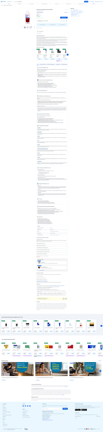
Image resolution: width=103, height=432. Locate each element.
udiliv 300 (35, 385)
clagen (43, 386)
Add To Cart (64, 17)
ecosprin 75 (50, 385)
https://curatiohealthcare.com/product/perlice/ (57, 285)
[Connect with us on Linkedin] (30, 406)
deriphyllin (62, 386)
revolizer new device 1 (58, 394)
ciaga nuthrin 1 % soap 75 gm (51, 399)
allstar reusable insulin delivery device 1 (50, 393)
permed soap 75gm (40, 398)
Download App (92, 1)
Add (8, 331)
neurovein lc (51, 386)
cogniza (38, 385)
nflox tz (36, 386)
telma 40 (32, 385)
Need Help (4, 419)
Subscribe (65, 408)
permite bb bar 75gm (46, 398)
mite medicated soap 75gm (67, 399)
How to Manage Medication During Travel (76, 377)
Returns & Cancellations (26, 415)
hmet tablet (62, 385)
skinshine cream (46, 385)
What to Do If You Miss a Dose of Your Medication (10, 377)
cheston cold (42, 385)
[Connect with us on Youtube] (27, 406)
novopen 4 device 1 (52, 394)
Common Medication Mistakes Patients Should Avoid (44, 377)
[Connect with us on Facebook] (25, 406)
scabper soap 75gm (58, 398)
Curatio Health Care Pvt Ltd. (40, 10)
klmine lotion (40, 386)
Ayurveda (4, 413)
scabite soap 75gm (52, 398)
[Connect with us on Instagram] (23, 406)
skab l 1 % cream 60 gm (64, 398)
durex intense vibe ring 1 (46, 394)
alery (48, 386)
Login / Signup (97, 1)
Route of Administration (51, 64)
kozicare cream (55, 386)
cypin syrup (45, 386)
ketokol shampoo (66, 385)
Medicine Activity (64, 64)
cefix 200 (59, 386)
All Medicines (4, 416)
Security (4, 422)
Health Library (4, 410)
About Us (4, 405)
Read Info (66, 12)
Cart (101, 1)
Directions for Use (43, 64)
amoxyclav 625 (54, 385)
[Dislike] (66, 299)
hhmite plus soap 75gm (34, 400)
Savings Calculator (5, 424)
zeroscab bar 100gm (37, 399)
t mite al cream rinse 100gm (59, 399)
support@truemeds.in (40, 281)
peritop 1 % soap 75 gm (34, 398)
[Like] (64, 299)
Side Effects (58, 64)
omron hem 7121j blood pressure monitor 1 (61, 393)
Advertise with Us (5, 425)
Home (2, 5)
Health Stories (4, 408)
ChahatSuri (43, 262)
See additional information (11, 429)
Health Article (4, 407)
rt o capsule (58, 385)
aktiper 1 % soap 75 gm (44, 399)
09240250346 (45, 281)
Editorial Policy (42, 270)
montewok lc (33, 386)
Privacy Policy (24, 412)
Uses (38, 64)
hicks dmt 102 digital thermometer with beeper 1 (37, 393)
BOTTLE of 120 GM (39, 12)
